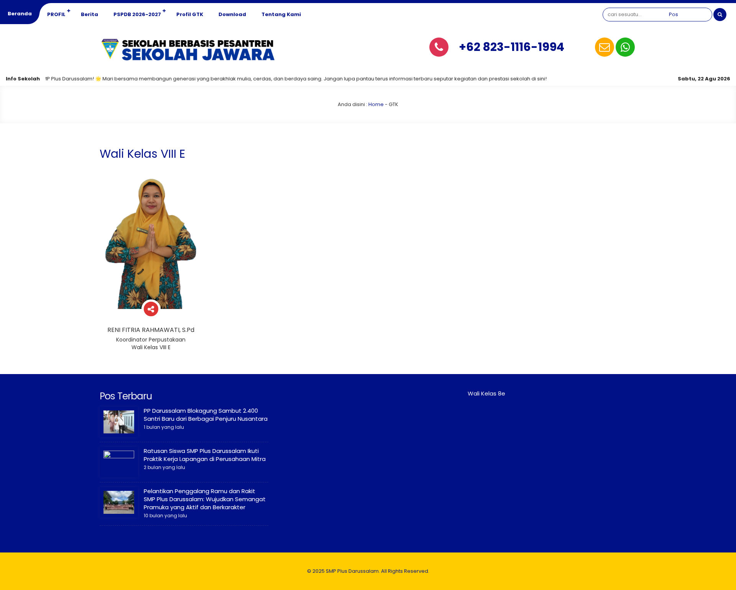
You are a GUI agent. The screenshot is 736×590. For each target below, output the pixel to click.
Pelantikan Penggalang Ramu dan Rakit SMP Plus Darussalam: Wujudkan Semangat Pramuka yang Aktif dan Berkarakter (205, 499)
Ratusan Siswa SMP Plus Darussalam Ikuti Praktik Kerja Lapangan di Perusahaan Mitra (205, 455)
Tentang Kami (281, 14)
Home (376, 104)
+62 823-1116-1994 (511, 47)
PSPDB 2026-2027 (137, 14)
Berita (89, 14)
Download (232, 14)
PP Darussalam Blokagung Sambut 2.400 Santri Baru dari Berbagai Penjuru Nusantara (206, 415)
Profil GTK (189, 14)
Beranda (20, 13)
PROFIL (56, 14)
